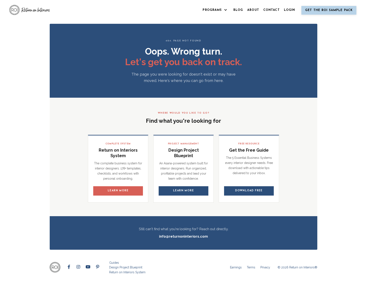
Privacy (265, 267)
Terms (251, 267)
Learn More (118, 190)
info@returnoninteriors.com (183, 236)
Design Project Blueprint (125, 267)
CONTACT (271, 10)
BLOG (238, 10)
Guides (114, 262)
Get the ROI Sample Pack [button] (329, 10)
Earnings (236, 267)
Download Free (249, 190)
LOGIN (289, 10)
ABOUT (253, 10)
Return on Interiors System (127, 272)
